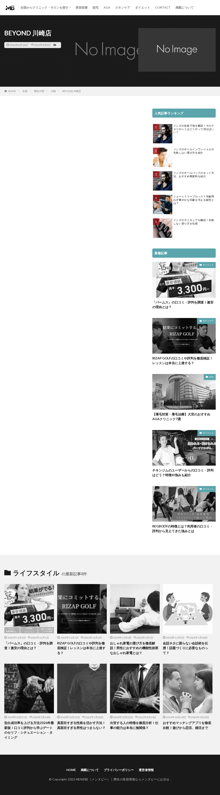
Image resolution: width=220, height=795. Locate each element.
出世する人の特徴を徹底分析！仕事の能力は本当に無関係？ (134, 725)
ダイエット (142, 7)
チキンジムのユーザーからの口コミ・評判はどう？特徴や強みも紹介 (183, 472)
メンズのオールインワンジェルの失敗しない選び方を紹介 (193, 151)
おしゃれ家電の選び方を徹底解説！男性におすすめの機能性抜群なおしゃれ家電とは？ (134, 648)
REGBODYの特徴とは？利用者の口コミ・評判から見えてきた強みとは (182, 528)
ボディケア (208, 321)
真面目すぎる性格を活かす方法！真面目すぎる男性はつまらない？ (81, 725)
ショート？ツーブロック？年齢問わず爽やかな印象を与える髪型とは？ (193, 200)
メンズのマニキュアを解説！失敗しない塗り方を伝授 (193, 221)
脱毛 (96, 7)
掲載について (185, 7)
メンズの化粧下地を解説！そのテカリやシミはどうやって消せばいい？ (193, 129)
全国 (25, 91)
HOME (12, 91)
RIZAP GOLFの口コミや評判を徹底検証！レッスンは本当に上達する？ (182, 360)
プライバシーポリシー (119, 770)
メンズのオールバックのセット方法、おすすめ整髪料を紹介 (193, 174)
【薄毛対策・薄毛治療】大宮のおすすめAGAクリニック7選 (181, 416)
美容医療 (82, 7)
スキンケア (122, 7)
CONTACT (163, 7)
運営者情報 (146, 770)
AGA (107, 7)
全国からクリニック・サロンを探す (44, 7)
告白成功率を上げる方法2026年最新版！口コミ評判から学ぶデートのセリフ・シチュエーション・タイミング (29, 730)
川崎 (53, 91)
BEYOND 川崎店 (71, 91)
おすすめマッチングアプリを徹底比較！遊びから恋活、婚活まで (187, 725)
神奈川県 (39, 91)
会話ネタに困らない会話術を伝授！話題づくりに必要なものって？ (185, 648)
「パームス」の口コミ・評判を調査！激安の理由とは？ (183, 304)
